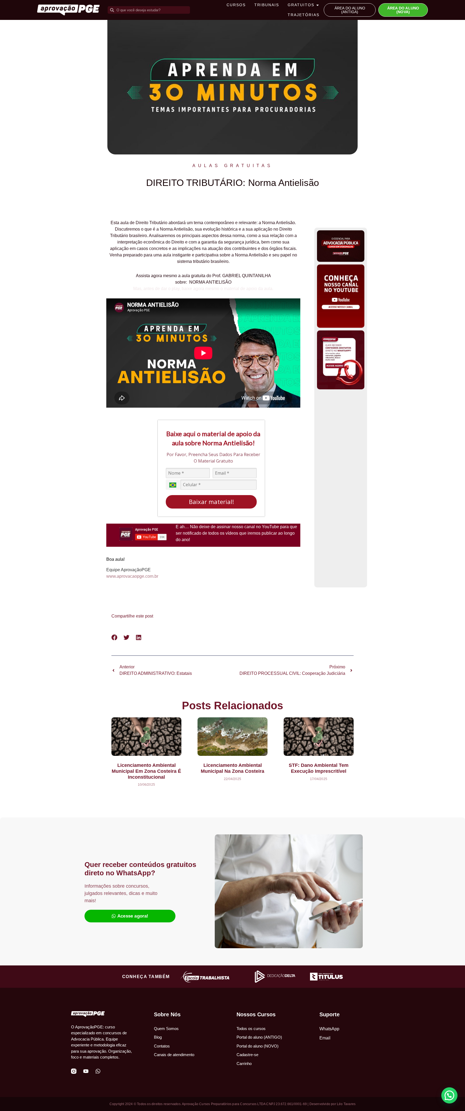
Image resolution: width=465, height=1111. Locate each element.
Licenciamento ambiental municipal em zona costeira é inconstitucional (146, 771)
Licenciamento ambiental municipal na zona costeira (232, 768)
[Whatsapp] (98, 1071)
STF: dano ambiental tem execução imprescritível (318, 768)
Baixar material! (211, 502)
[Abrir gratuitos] (317, 5)
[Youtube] (86, 1071)
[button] (114, 637)
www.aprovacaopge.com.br (132, 576)
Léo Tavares (346, 1104)
